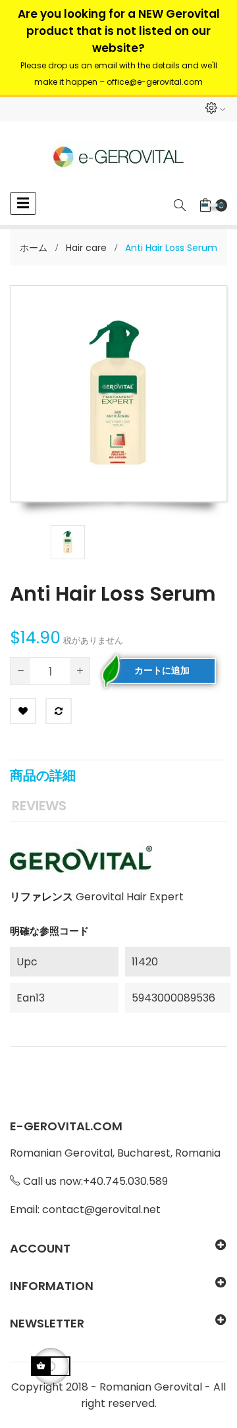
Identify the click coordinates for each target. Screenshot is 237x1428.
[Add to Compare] (58, 711)
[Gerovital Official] (118, 157)
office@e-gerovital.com (155, 81)
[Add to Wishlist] (23, 711)
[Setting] (214, 109)
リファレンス (41, 896)
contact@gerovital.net (101, 1209)
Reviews (39, 805)
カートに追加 (162, 670)
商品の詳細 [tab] (43, 775)
